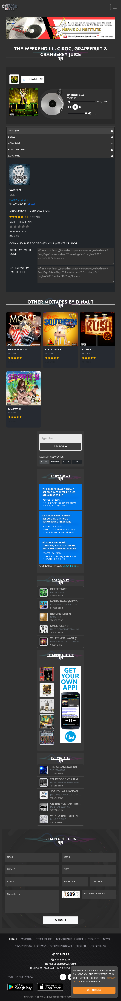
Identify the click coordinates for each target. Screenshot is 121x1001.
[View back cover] (19, 174)
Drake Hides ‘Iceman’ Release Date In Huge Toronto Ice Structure (57, 518)
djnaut (31, 203)
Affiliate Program (61, 946)
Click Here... (71, 566)
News (106, 939)
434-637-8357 (62, 959)
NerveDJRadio (64, 939)
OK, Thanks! (94, 990)
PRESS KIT (81, 946)
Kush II (86, 349)
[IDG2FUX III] (23, 388)
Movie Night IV (17, 349)
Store (80, 939)
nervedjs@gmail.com (62, 964)
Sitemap (41, 946)
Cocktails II (53, 349)
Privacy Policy (23, 946)
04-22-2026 (57, 500)
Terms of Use (44, 939)
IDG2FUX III (14, 408)
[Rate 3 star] (19, 226)
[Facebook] (63, 977)
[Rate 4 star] (23, 226)
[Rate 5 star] (27, 226)
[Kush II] (97, 329)
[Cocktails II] (60, 329)
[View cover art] (14, 79)
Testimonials (98, 946)
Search (59, 446)
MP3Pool (26, 939)
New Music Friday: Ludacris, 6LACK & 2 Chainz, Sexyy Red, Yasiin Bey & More (59, 545)
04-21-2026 (57, 526)
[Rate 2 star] (15, 226)
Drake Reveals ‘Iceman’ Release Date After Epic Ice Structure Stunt (59, 492)
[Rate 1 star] (11, 226)
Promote (93, 939)
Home (13, 939)
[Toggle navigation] (114, 7)
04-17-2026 (56, 553)
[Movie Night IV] (23, 329)
